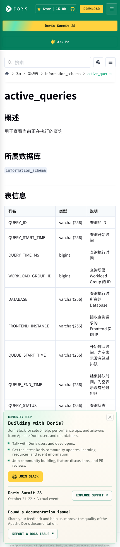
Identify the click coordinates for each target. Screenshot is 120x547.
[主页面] (6, 73)
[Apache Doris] (17, 9)
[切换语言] (98, 62)
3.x (18, 73)
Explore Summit (92, 495)
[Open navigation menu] (111, 8)
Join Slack (29, 476)
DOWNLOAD (91, 9)
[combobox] (48, 62)
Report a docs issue (33, 534)
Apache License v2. (26, 545)
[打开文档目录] (110, 62)
